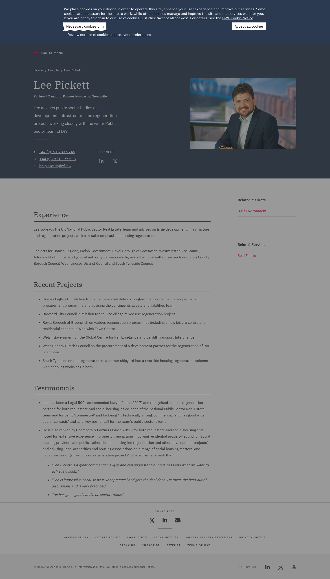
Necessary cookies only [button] (85, 26)
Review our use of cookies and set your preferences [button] (109, 34)
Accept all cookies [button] (249, 26)
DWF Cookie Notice (237, 18)
